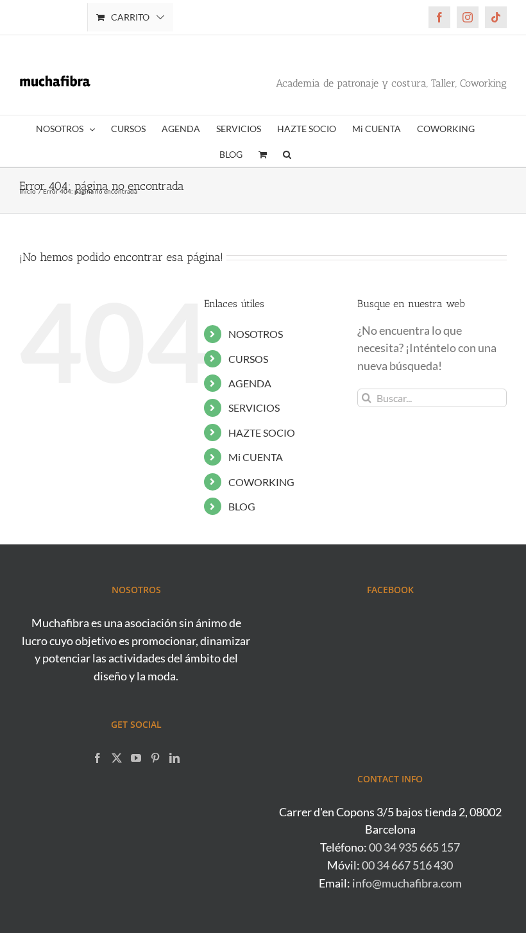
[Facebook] (97, 758)
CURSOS (248, 359)
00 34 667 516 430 (407, 865)
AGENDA (249, 383)
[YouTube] (136, 758)
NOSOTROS (255, 334)
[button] (287, 154)
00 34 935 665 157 (414, 847)
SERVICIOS (254, 407)
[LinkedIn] (174, 758)
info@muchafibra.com (407, 883)
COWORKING (261, 482)
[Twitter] (117, 758)
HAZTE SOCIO (261, 432)
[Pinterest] (155, 758)
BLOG (241, 506)
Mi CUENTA (255, 457)
